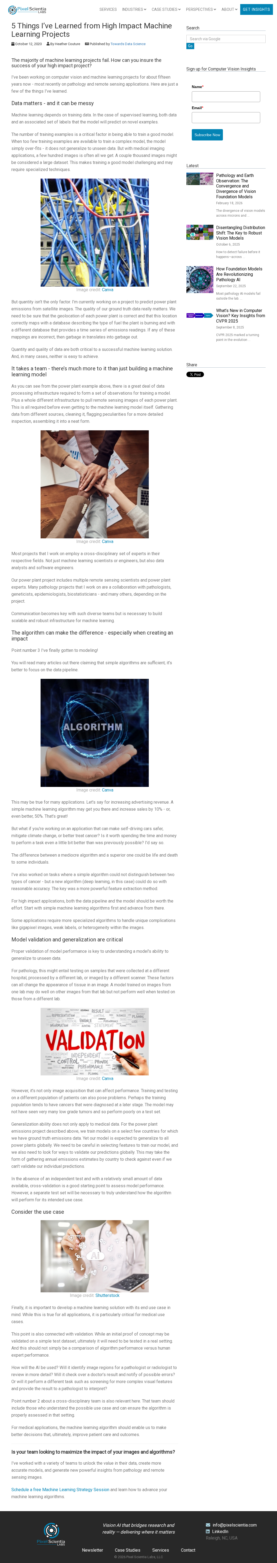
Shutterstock (107, 1295)
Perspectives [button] (200, 9)
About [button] (228, 9)
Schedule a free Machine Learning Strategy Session (60, 1489)
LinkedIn (219, 1531)
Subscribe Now (207, 135)
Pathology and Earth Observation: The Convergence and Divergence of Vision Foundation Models (236, 186)
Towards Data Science (128, 44)
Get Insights (256, 9)
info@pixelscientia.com (235, 1525)
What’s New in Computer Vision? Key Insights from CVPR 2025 (240, 316)
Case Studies (127, 1550)
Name (197, 87)
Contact (188, 1550)
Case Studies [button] (165, 9)
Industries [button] (133, 9)
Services (108, 9)
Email (197, 108)
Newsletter (92, 1550)
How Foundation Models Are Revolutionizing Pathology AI (239, 274)
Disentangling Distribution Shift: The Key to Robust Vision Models (240, 233)
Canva (107, 289)
